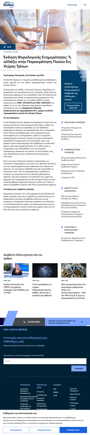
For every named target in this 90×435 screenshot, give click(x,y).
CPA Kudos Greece (15, 329)
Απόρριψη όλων (44, 430)
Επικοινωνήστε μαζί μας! (73, 106)
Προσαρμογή (16, 430)
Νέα (9, 280)
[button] (85, 4)
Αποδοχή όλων (73, 430)
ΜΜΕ (9, 47)
